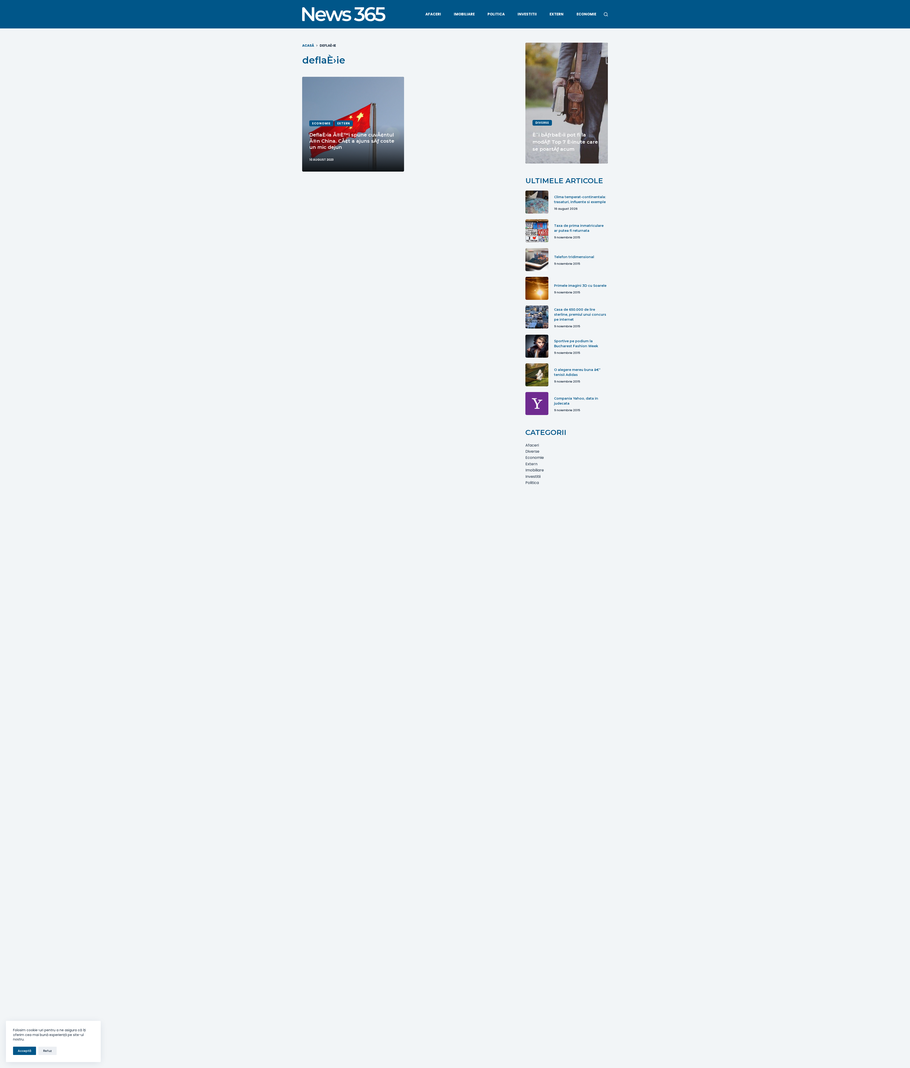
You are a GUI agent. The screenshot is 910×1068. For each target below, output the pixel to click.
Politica (496, 14)
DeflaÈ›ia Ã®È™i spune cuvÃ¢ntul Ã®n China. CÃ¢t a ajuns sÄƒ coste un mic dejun (351, 141)
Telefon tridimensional (574, 257)
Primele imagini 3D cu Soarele (580, 285)
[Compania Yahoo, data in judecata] (536, 403)
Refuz (47, 1051)
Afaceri (433, 14)
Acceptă (24, 1051)
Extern (557, 14)
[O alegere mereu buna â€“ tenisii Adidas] (536, 374)
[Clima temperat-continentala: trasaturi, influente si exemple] (536, 202)
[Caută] (606, 14)
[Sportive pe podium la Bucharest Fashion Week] (536, 346)
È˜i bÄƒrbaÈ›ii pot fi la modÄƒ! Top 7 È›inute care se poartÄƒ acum (565, 142)
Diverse (542, 123)
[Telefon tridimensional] (536, 259)
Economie (586, 14)
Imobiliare (464, 14)
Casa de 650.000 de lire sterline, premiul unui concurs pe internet (580, 314)
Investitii (527, 14)
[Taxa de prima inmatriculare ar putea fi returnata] (536, 230)
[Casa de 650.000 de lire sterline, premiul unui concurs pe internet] (536, 317)
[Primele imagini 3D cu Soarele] (536, 288)
